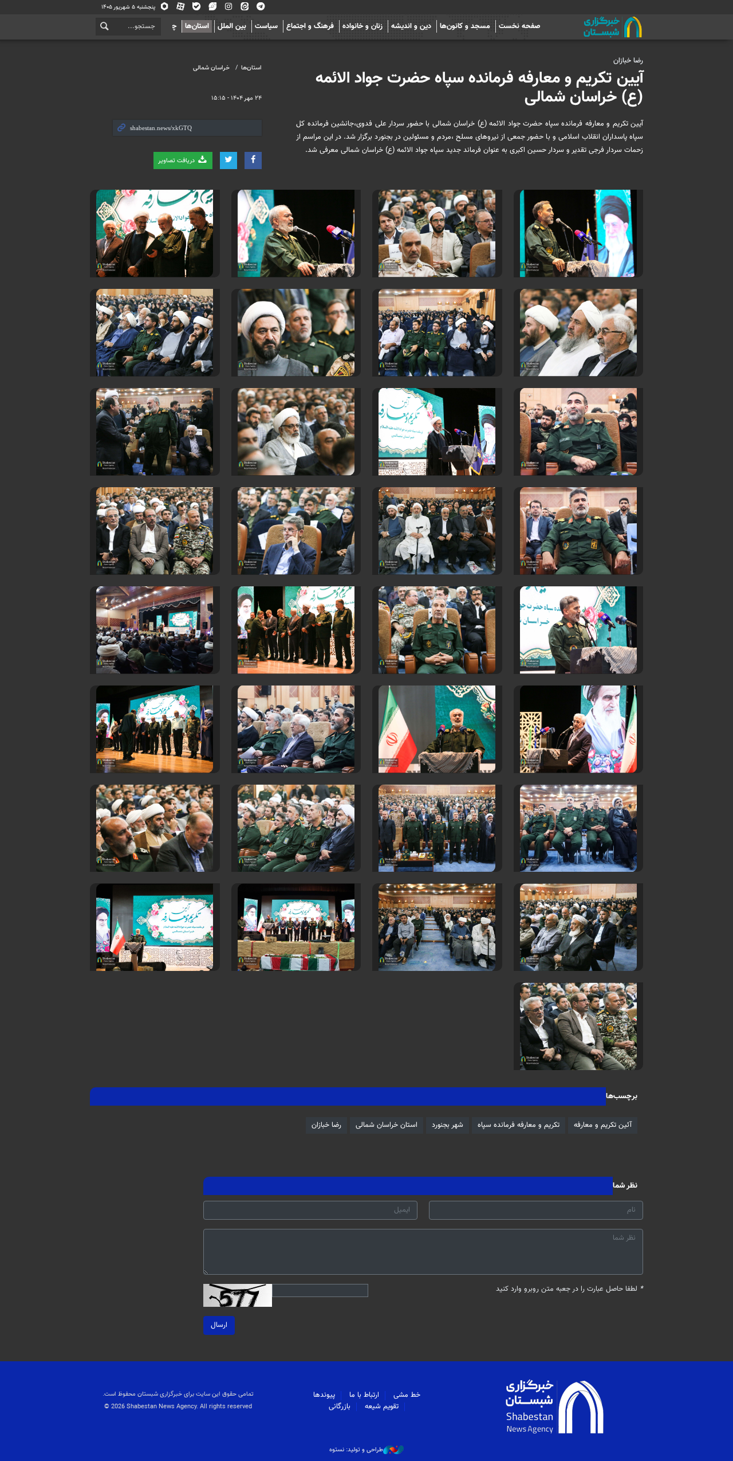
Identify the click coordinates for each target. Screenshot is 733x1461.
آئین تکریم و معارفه (603, 1125)
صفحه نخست (520, 26)
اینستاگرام (228, 8)
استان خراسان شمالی (386, 1125)
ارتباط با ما (364, 1395)
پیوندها (324, 1395)
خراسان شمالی (211, 68)
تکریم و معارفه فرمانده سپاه (518, 1125)
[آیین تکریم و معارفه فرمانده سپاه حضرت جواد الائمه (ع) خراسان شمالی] (579, 233)
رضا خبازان (628, 60)
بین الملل (232, 26)
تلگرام (260, 8)
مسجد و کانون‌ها (465, 26)
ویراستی (212, 8)
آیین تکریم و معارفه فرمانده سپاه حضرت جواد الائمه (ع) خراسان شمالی (479, 88)
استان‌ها (197, 26)
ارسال (219, 1325)
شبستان (580, 26)
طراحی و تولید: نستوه (356, 1450)
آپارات (180, 8)
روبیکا (164, 8)
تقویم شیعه (382, 1406)
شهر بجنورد (447, 1125)
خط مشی (406, 1395)
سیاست (266, 26)
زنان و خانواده (362, 26)
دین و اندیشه (411, 26)
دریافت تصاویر (177, 161)
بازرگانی (339, 1406)
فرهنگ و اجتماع (310, 26)
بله (196, 8)
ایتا (244, 8)
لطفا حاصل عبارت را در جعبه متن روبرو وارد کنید (569, 1289)
